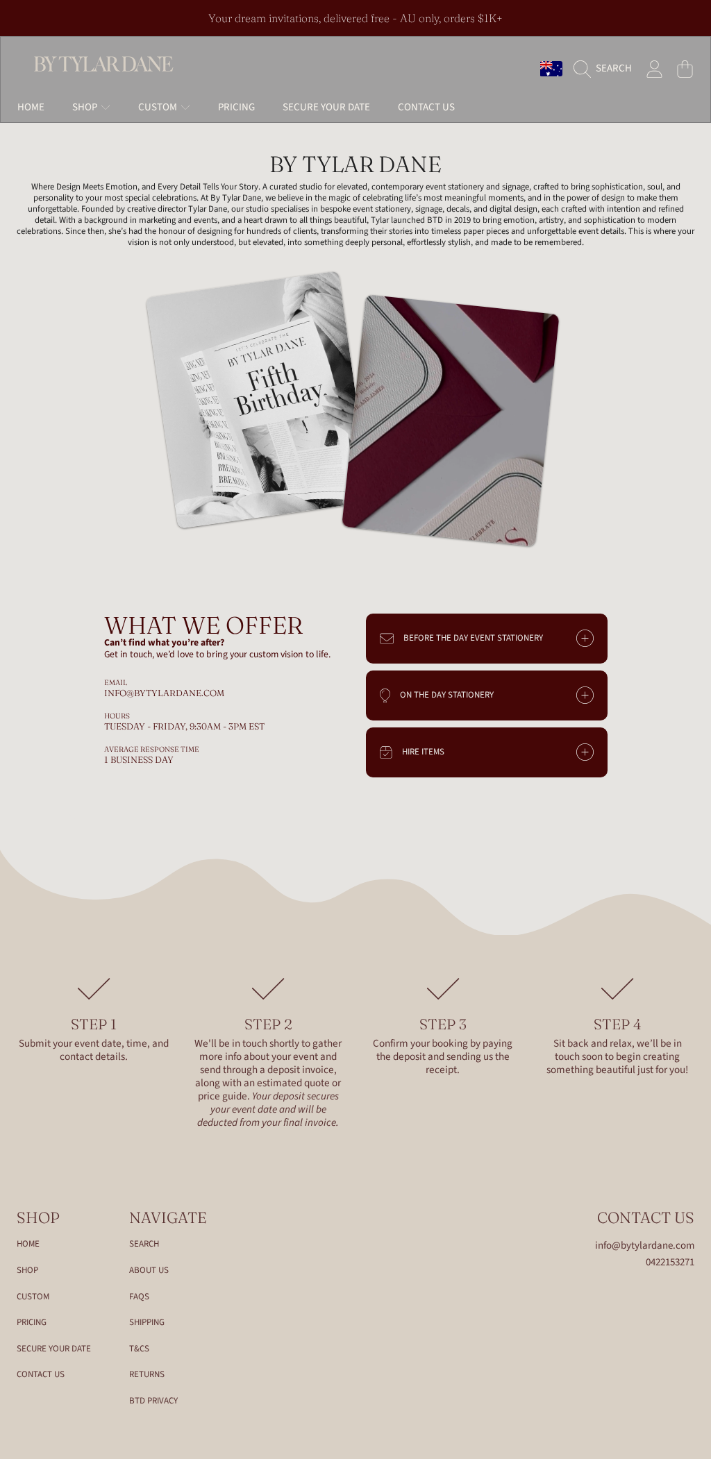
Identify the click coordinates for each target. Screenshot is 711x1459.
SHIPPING (147, 1322)
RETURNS (147, 1374)
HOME (28, 1244)
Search (144, 1244)
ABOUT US (149, 1270)
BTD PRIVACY (153, 1400)
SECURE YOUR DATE (54, 1348)
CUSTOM (33, 1296)
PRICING (32, 1322)
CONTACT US (41, 1374)
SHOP (27, 1270)
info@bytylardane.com (644, 1245)
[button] (606, 68)
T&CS (139, 1348)
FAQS (139, 1296)
